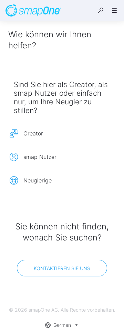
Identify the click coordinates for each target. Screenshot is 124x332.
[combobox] (62, 325)
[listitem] (62, 133)
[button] (100, 10)
